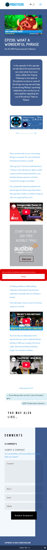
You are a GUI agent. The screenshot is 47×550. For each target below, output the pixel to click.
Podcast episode (21, 49)
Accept (23, 276)
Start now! (26, 258)
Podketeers (31, 49)
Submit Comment (24, 515)
